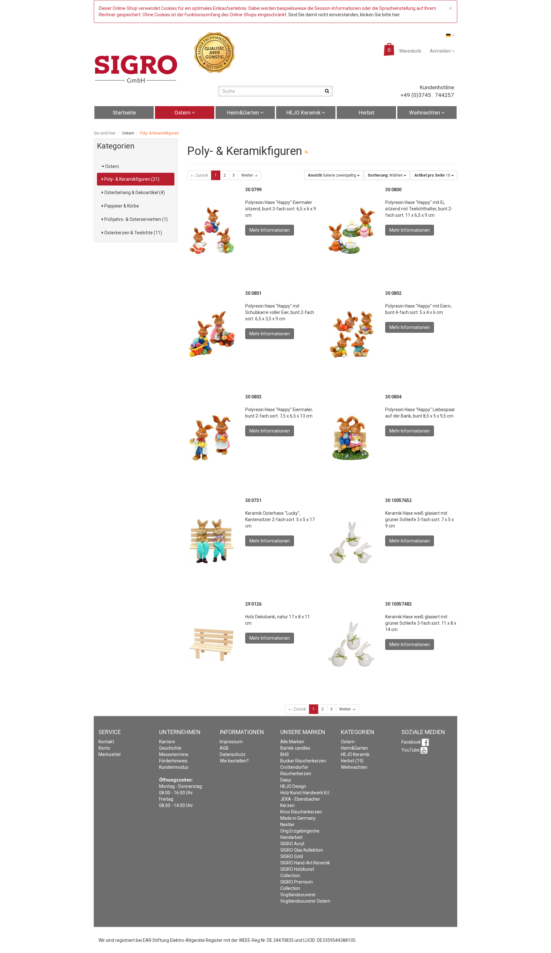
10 (432, 175)
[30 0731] (211, 541)
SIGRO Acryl (292, 843)
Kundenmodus (173, 767)
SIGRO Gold (291, 856)
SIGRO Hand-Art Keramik (305, 862)
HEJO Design (293, 786)
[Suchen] (327, 91)
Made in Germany (298, 818)
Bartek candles (295, 748)
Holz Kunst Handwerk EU (304, 792)
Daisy (285, 779)
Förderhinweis (173, 760)
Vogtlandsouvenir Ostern (305, 901)
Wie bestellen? (234, 760)
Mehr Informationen (269, 230)
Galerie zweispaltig (332, 175)
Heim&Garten (243, 112)
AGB (224, 748)
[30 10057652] (351, 541)
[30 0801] (211, 334)
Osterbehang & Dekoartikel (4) (134, 192)
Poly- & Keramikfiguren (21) (131, 179)
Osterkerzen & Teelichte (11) (132, 232)
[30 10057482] (351, 644)
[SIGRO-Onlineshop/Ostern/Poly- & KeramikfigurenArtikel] (306, 152)
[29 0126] (211, 644)
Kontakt (106, 741)
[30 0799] (211, 230)
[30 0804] (351, 437)
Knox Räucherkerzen (301, 811)
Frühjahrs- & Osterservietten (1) (135, 219)
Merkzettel (110, 754)
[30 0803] (211, 437)
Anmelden (441, 51)
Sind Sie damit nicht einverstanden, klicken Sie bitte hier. (344, 14)
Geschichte (170, 748)
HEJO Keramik (304, 112)
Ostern (183, 112)
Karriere (167, 741)
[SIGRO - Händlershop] (136, 68)
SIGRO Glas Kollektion (301, 850)
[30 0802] (351, 334)
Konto (104, 748)
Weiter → (249, 175)
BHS (284, 754)
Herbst (366, 112)
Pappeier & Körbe (121, 205)
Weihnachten (425, 112)
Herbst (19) (352, 760)
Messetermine (173, 754)
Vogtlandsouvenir (298, 894)
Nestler (287, 824)
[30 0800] (351, 230)
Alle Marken (292, 741)
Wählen (386, 175)
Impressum (231, 741)
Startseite (124, 112)
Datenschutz (233, 754)
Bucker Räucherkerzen (303, 760)
